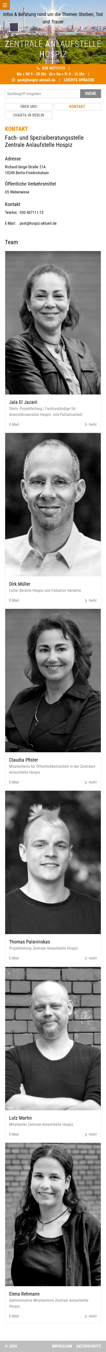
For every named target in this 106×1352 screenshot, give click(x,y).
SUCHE (90, 93)
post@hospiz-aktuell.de (36, 80)
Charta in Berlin (28, 115)
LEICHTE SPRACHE (79, 80)
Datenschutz (88, 1346)
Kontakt (77, 106)
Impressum (62, 1346)
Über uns (28, 106)
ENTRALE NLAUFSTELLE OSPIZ (53, 49)
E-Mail (14, 424)
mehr (92, 424)
